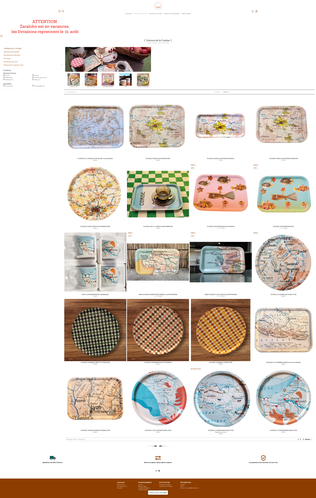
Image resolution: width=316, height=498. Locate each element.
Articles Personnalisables (171, 14)
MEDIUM (8, 77)
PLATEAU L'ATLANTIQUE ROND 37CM (158, 430)
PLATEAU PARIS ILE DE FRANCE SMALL (221, 158)
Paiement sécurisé (142, 489)
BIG (36, 75)
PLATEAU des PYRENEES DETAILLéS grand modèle (283, 362)
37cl (7, 75)
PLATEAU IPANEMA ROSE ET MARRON (158, 362)
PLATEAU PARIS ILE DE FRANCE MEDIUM (283, 158)
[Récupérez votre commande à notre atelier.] (44, 26)
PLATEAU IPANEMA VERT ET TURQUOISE (95, 362)
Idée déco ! (120, 488)
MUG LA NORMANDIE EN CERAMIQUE (95, 294)
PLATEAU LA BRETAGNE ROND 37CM (220, 430)
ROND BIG (9, 79)
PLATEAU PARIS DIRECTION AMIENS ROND (95, 226)
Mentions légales (142, 486)
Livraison (140, 484)
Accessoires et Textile (155, 14)
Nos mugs (7, 58)
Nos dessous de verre (11, 61)
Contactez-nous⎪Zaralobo (166, 486)
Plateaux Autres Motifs (11, 52)
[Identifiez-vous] (252, 11)
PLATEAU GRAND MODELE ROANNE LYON (95, 430)
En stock (9, 86)
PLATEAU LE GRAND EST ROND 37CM (283, 294)
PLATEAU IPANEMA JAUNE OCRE (220, 362)
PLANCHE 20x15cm (40, 77)
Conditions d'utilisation (144, 488)
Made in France (121, 484)
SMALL (37, 79)
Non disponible (39, 86)
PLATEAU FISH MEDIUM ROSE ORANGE (220, 226)
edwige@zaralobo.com (193, 488)
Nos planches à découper (12, 55)
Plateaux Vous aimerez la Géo (13, 65)
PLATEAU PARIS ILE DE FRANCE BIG (158, 158)
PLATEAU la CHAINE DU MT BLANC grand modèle (95, 158)
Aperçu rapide (95, 151)
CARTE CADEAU (186, 14)
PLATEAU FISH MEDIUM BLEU (283, 226)
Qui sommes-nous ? (122, 486)
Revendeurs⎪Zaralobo (165, 484)
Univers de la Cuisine (140, 14)
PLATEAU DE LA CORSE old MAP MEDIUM (158, 226)
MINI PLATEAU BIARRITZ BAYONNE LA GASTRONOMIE (158, 294)
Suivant (308, 439)
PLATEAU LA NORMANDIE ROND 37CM (283, 430)
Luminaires (128, 14)
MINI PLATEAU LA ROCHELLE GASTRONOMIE (221, 294)
